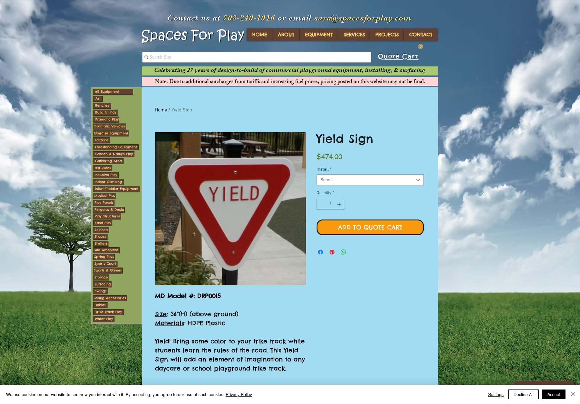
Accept (553, 394)
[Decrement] (321, 204)
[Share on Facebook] (320, 252)
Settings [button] (496, 394)
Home (161, 110)
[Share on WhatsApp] (343, 252)
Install (324, 169)
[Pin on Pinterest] (332, 252)
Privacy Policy (239, 394)
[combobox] (370, 180)
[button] (420, 46)
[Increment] (339, 204)
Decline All (523, 394)
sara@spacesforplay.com (363, 18)
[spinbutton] (330, 204)
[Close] (572, 394)
